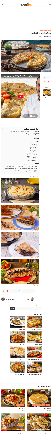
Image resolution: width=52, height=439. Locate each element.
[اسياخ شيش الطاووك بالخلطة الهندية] (34, 352)
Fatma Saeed (46, 36)
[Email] (45, 81)
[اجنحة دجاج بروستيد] (13, 422)
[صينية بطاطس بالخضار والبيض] (34, 322)
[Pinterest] (49, 81)
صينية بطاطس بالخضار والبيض (36, 329)
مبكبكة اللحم (22, 344)
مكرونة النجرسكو (38, 344)
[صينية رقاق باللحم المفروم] (17, 367)
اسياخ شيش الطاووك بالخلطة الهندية (35, 359)
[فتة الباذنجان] (13, 398)
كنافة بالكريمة (46, 97)
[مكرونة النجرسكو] (34, 337)
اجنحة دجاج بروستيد (20, 432)
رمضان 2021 (43, 30)
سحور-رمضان (34, 429)
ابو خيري (48, 30)
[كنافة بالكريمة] (47, 92)
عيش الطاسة (22, 359)
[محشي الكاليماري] (17, 322)
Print (3, 128)
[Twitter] (45, 77)
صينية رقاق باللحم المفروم (20, 374)
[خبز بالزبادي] (39, 422)
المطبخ (43, 404)
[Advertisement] (26, 16)
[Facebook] (49, 77)
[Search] (2, 4)
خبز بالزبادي (48, 432)
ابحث (12, 308)
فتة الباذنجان (22, 408)
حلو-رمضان (39, 404)
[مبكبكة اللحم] (17, 337)
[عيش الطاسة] (17, 352)
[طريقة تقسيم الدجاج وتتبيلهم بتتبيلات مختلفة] (34, 367)
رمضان (34, 404)
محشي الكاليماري (21, 329)
